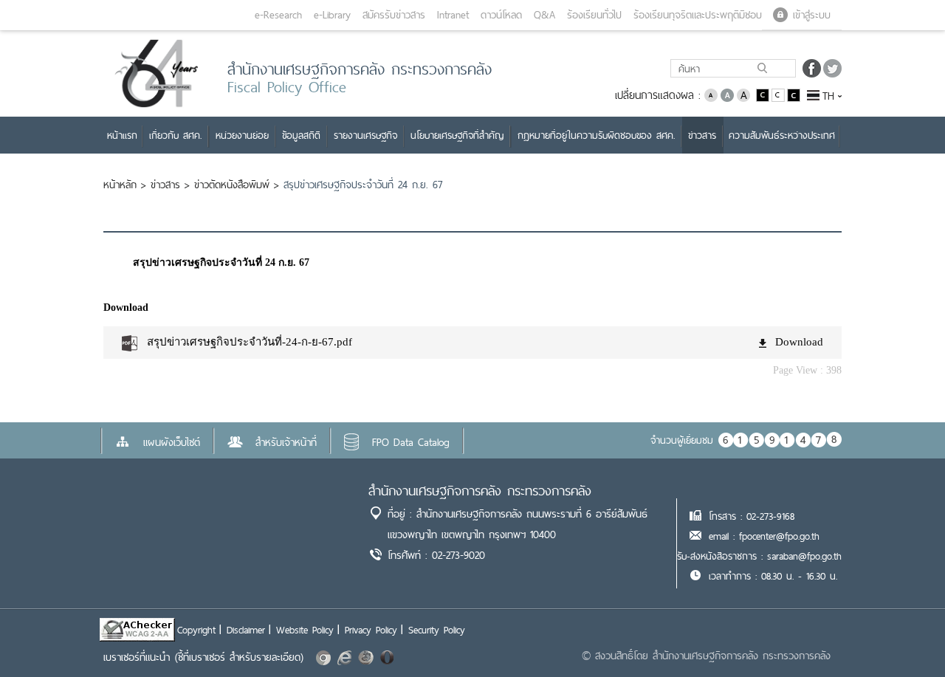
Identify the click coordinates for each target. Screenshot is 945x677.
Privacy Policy (371, 630)
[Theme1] (764, 94)
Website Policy (305, 630)
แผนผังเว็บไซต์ (171, 442)
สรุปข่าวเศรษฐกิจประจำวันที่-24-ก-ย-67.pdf (249, 342)
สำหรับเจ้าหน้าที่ (286, 442)
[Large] (743, 94)
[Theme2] (779, 94)
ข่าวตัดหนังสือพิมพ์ (231, 184)
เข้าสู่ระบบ (812, 15)
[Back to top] (903, 635)
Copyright (196, 630)
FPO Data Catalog (411, 442)
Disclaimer (246, 630)
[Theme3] (793, 94)
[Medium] (727, 94)
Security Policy (436, 630)
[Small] (711, 94)
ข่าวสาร (165, 184)
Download (799, 342)
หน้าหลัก (120, 184)
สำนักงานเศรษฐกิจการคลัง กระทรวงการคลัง (479, 490)
